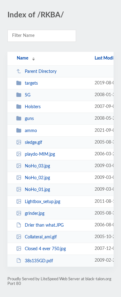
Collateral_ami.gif (41, 237)
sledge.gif (33, 142)
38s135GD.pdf (39, 261)
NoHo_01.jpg (37, 190)
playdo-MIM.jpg (40, 154)
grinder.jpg (34, 213)
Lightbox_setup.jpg (42, 202)
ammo (31, 131)
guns (29, 119)
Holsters (33, 107)
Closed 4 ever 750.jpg (45, 249)
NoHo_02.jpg (37, 178)
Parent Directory (40, 71)
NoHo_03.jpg (37, 166)
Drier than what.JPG (44, 225)
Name (22, 58)
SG (27, 95)
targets (31, 83)
